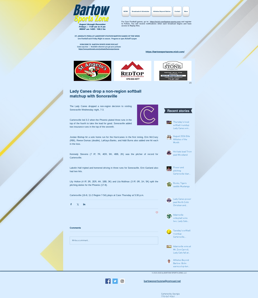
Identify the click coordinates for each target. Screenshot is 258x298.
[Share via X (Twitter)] (77, 204)
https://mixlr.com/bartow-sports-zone (165, 22)
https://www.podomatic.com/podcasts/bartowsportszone (99, 49)
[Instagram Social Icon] (122, 281)
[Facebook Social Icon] (108, 281)
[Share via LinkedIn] (84, 204)
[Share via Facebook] (71, 204)
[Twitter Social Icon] (115, 281)
